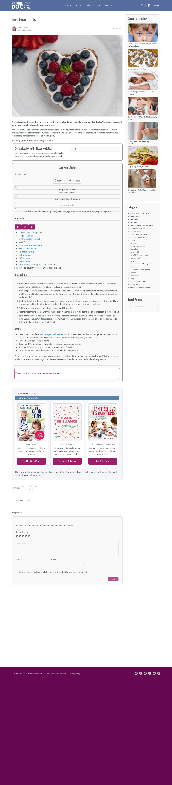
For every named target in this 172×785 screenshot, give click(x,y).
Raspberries (26, 261)
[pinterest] (145, 673)
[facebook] (136, 673)
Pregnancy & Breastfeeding (140, 270)
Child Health (134, 222)
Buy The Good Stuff (31, 461)
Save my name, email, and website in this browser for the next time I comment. (53, 572)
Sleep (132, 279)
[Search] (141, 5)
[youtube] (154, 673)
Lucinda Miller (23, 27)
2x (25, 226)
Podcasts (133, 267)
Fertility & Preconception (139, 234)
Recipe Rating (22, 532)
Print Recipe (61, 181)
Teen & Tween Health (137, 282)
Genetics (133, 240)
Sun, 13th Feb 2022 (25, 30)
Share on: (16, 488)
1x (18, 226)
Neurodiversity (135, 258)
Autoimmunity (135, 216)
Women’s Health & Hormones (140, 287)
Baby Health (134, 219)
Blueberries (26, 258)
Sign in (156, 5)
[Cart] (149, 5)
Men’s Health (134, 252)
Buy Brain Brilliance (67, 461)
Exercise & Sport (136, 231)
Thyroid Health (135, 284)
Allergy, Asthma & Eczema (139, 213)
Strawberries (25, 255)
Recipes (28, 500)
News (132, 261)
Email (54, 559)
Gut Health (133, 243)
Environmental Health (137, 228)
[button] (15, 171)
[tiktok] (149, 673)
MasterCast (134, 249)
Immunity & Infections (138, 246)
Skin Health (134, 276)
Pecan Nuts (28, 235)
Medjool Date (29, 232)
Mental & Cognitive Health (139, 255)
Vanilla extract (30, 248)
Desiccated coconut (31, 239)
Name (19, 559)
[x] (158, 673)
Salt (25, 242)
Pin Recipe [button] (76, 181)
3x (31, 226)
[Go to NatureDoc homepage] (22, 5)
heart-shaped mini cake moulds (53, 334)
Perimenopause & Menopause (141, 264)
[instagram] (140, 673)
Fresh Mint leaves (27, 264)
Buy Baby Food (102, 461)
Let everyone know (40, 373)
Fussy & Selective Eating (139, 237)
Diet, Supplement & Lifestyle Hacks (143, 225)
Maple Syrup (28, 251)
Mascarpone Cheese (33, 245)
